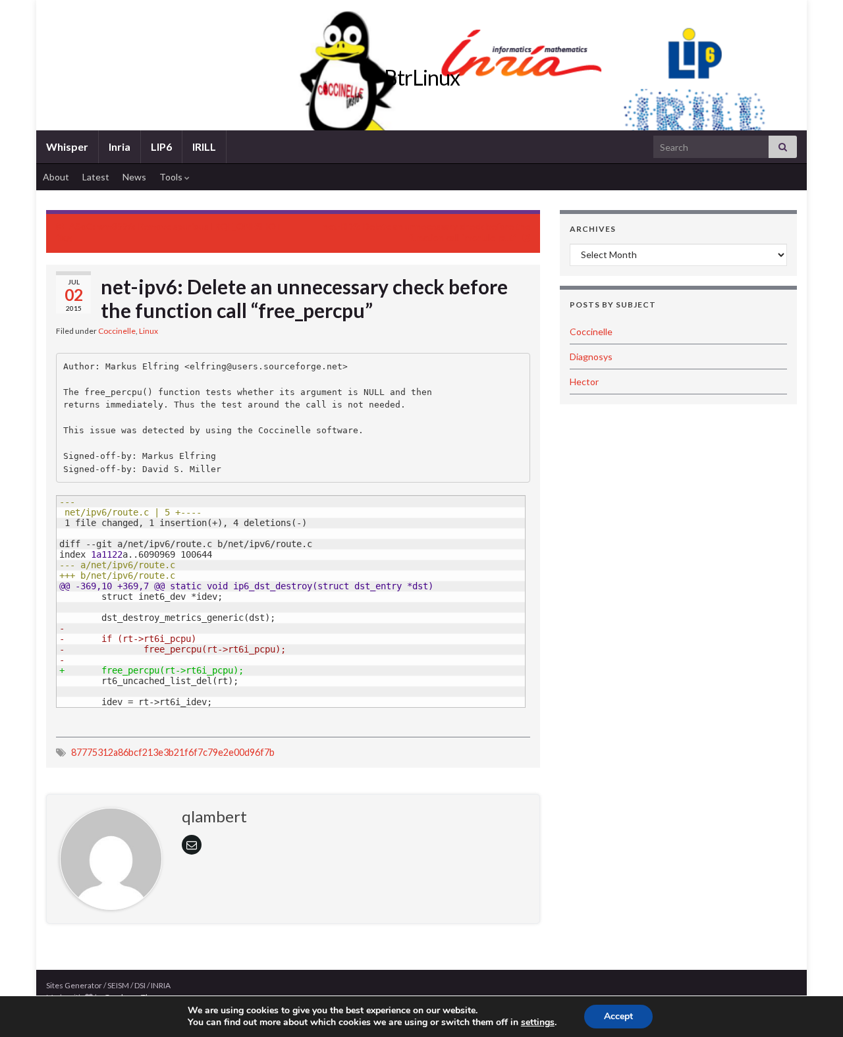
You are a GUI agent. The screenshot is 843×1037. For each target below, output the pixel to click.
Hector (584, 381)
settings (538, 1022)
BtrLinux (422, 77)
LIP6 (161, 146)
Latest (95, 176)
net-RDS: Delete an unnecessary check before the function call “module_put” (426, 232)
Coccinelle (117, 331)
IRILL (204, 146)
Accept (618, 1016)
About (56, 176)
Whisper (67, 146)
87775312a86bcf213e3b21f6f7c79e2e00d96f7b (173, 752)
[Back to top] (813, 1007)
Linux (148, 331)
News (134, 176)
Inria (119, 146)
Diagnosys (591, 356)
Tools (171, 176)
